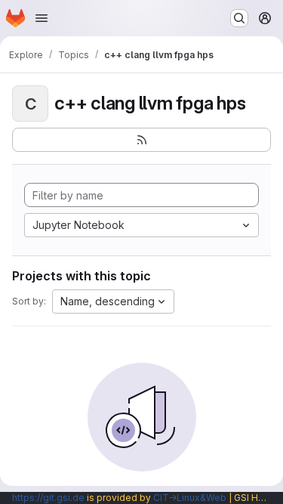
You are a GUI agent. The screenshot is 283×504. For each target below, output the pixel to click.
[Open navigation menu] (41, 18)
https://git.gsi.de (48, 497)
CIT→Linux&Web (189, 497)
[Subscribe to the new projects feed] (141, 140)
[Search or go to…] (239, 18)
